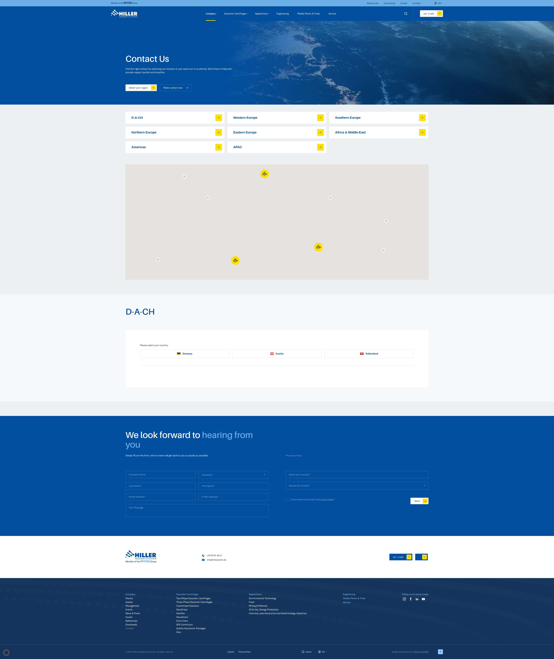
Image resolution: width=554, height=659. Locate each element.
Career (403, 3)
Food (251, 602)
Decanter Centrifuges (235, 13)
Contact (416, 3)
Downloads (389, 3)
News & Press (133, 613)
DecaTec (180, 613)
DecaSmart (182, 617)
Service (332, 13)
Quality (129, 602)
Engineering (283, 13)
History (129, 598)
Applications (261, 13)
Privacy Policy (326, 499)
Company (211, 13)
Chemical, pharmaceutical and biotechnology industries (278, 613)
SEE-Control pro (184, 624)
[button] (6, 652)
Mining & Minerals (258, 605)
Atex (178, 632)
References (373, 3)
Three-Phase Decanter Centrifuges (194, 602)
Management (132, 605)
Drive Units (182, 620)
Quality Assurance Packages (191, 628)
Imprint (231, 651)
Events (129, 609)
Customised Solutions (187, 605)
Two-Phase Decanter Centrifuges (193, 598)
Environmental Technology (262, 598)
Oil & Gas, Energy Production (264, 609)
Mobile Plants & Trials (308, 13)
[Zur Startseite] (141, 557)
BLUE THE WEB (421, 651)
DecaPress (182, 609)
